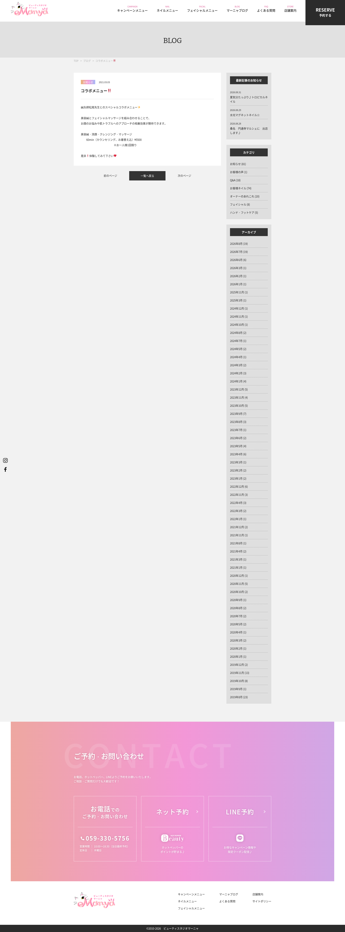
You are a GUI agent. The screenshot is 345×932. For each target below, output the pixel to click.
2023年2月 (236, 470)
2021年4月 (236, 551)
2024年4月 (236, 357)
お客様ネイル (238, 188)
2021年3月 (236, 559)
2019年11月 (237, 673)
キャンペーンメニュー (191, 894)
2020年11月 (237, 583)
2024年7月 (236, 341)
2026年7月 (236, 252)
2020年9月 (236, 600)
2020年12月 (237, 575)
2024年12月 (237, 308)
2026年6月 (236, 260)
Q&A (232, 180)
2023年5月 (236, 446)
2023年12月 (237, 389)
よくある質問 (227, 901)
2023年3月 (236, 462)
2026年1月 (236, 284)
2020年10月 (237, 592)
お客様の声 (236, 172)
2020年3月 (236, 640)
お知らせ (235, 164)
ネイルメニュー (187, 901)
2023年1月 (236, 478)
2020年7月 (236, 616)
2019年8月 (236, 697)
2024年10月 (237, 324)
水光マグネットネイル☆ (245, 115)
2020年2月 (236, 648)
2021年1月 (236, 567)
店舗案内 (257, 894)
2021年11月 (237, 535)
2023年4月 (236, 454)
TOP (76, 60)
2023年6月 (236, 438)
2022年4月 (236, 503)
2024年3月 (236, 365)
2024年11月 (237, 316)
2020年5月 (236, 624)
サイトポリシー (261, 901)
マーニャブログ (228, 894)
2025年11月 (237, 292)
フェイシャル (238, 204)
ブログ (87, 60)
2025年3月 (236, 300)
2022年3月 (236, 511)
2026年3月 (236, 268)
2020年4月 (236, 632)
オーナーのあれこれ (242, 196)
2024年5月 (236, 349)
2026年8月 (236, 243)
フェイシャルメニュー (191, 908)
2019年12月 (237, 664)
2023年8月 (236, 422)
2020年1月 (236, 656)
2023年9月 (236, 413)
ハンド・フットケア (242, 212)
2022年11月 (237, 494)
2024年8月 (236, 332)
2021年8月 (236, 543)
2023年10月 (237, 405)
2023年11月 (237, 397)
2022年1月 (236, 519)
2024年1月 (236, 381)
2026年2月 (236, 276)
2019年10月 (237, 681)
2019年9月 (236, 689)
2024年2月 (236, 373)
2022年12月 (237, 486)
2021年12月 (237, 527)
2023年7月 (236, 430)
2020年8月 (236, 608)
